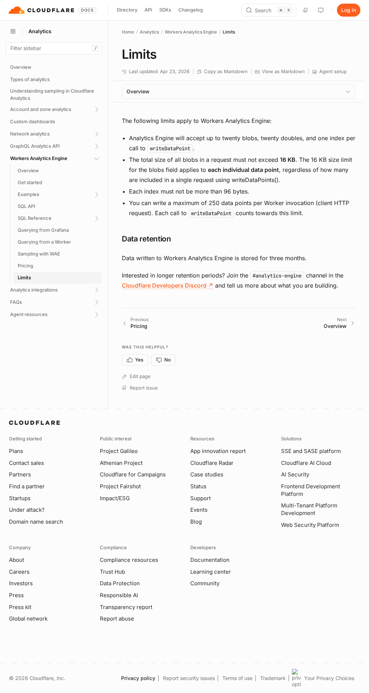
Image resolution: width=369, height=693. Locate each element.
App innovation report (218, 451)
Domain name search (36, 521)
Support (200, 498)
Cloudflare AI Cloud (306, 462)
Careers (19, 571)
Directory (127, 10)
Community (204, 583)
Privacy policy (138, 678)
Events (199, 509)
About (16, 559)
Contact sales (26, 462)
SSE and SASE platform (311, 451)
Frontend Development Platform (310, 490)
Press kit (20, 607)
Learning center (210, 571)
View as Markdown (283, 71)
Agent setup (333, 71)
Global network (28, 618)
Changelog (190, 10)
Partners (20, 474)
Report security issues (189, 678)
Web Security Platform (310, 524)
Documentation (210, 559)
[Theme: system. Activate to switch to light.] (320, 10)
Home (128, 32)
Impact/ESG (115, 498)
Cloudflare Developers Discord (167, 285)
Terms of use (237, 678)
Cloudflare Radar (212, 462)
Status (198, 486)
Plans (16, 451)
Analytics (149, 32)
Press (16, 595)
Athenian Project (121, 462)
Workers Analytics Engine (191, 32)
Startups (20, 498)
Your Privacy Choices (329, 678)
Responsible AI (119, 595)
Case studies (206, 474)
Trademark (273, 678)
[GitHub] (305, 10)
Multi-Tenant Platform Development (309, 509)
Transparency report (126, 607)
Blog (196, 521)
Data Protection (120, 583)
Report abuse (117, 618)
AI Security (295, 474)
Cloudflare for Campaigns (133, 474)
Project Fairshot (120, 486)
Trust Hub (112, 571)
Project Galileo (119, 451)
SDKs (165, 10)
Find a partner (27, 486)
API (148, 10)
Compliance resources (129, 559)
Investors (21, 583)
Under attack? (27, 509)
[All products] (13, 31)
